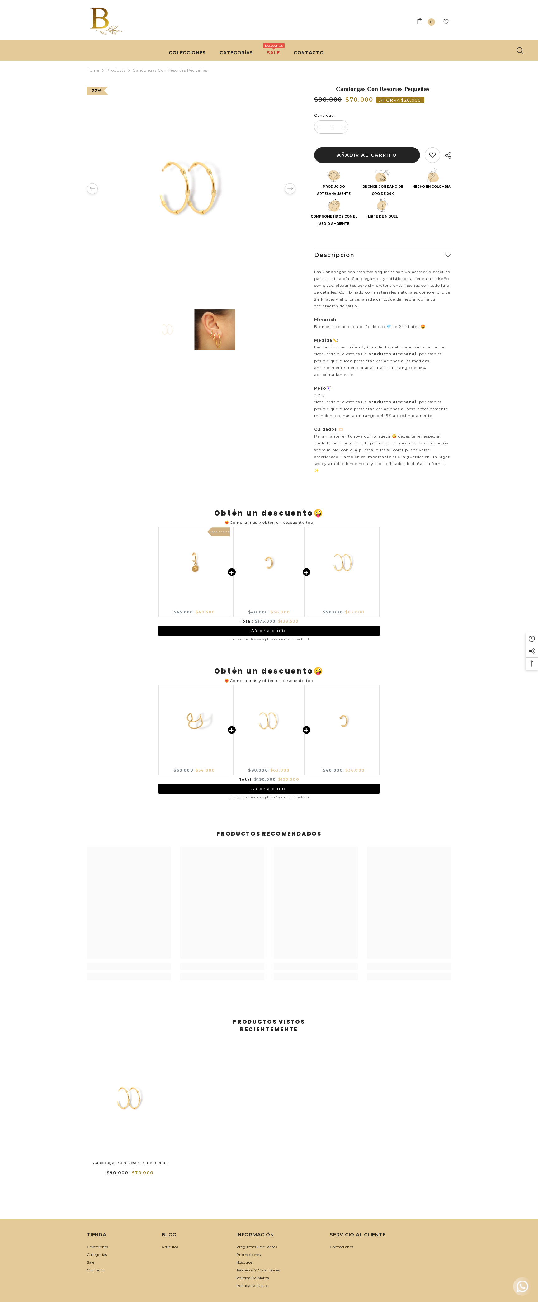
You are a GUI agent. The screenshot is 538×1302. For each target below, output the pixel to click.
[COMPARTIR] (445, 155)
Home (93, 70)
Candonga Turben (194, 606)
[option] (191, 188)
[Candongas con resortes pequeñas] (130, 1098)
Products (116, 70)
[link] (129, 966)
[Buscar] (520, 50)
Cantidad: (325, 115)
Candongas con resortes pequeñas (130, 1162)
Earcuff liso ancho (194, 764)
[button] (92, 188)
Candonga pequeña (269, 606)
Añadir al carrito (369, 155)
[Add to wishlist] (432, 155)
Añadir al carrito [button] (268, 630)
